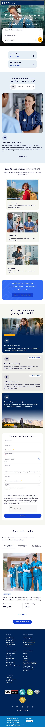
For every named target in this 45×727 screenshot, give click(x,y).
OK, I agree (29, 721)
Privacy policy (17, 725)
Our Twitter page (17, 707)
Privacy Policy (32, 495)
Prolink (8, 3)
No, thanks (29, 718)
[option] (22, 125)
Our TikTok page (33, 707)
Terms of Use (24, 495)
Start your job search (22, 295)
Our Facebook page (12, 707)
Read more (21, 614)
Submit (22, 516)
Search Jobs (40, 39)
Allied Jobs (14, 56)
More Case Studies (22, 622)
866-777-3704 (23, 710)
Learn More (21, 156)
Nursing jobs (14, 65)
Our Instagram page (27, 707)
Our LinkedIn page (22, 707)
